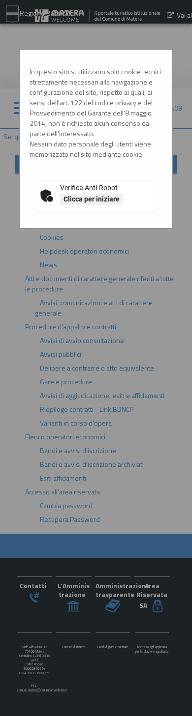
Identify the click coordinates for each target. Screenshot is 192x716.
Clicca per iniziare (92, 199)
